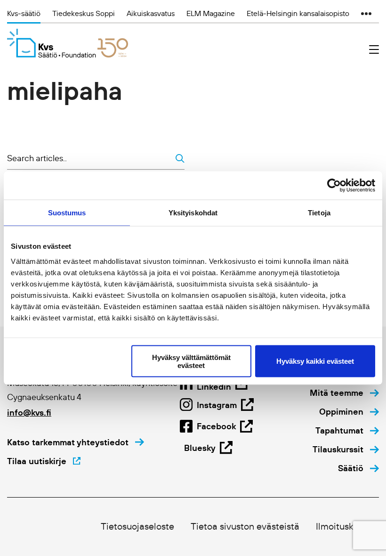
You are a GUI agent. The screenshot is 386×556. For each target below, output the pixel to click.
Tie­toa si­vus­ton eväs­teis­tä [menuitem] (245, 526)
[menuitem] (344, 393)
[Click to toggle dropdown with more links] (366, 13)
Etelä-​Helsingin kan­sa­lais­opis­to (298, 13)
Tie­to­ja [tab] (319, 213)
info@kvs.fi (29, 412)
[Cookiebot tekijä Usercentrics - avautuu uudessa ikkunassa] (334, 186)
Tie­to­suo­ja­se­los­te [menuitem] (137, 526)
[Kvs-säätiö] (67, 43)
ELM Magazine (210, 13)
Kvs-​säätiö (23, 13)
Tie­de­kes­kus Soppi (83, 13)
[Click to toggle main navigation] (374, 50)
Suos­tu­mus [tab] (67, 213)
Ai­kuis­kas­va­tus (151, 13)
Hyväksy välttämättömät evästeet (191, 361)
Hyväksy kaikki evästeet (315, 361)
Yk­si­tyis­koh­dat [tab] (193, 213)
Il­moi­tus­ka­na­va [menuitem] (347, 526)
